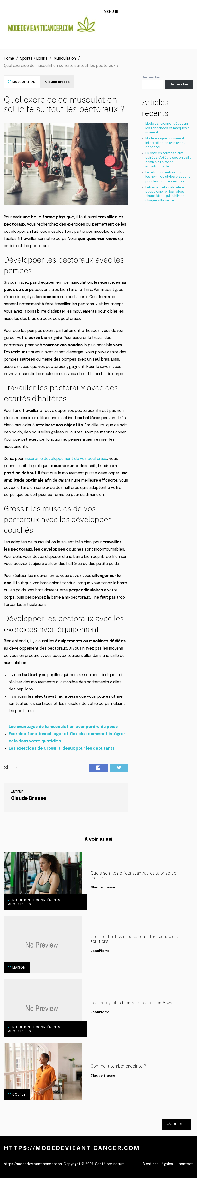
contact (186, 1164)
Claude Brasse (57, 82)
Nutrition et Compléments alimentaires (34, 902)
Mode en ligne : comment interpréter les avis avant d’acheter (165, 143)
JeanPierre (100, 950)
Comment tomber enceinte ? (118, 1066)
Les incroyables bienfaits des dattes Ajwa (131, 1002)
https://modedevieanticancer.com (72, 1148)
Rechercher (151, 77)
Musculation (24, 82)
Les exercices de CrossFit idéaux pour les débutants (62, 748)
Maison (18, 967)
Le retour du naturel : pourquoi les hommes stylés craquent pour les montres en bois (168, 177)
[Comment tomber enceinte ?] (43, 1071)
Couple (18, 1094)
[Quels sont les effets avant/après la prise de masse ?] (43, 881)
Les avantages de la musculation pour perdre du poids (63, 727)
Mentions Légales (158, 1164)
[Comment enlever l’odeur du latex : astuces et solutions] (43, 944)
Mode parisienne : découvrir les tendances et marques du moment (168, 128)
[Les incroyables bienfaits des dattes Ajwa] (43, 1008)
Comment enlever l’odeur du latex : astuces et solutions (135, 939)
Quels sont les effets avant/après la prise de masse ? (133, 875)
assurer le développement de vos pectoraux (66, 459)
